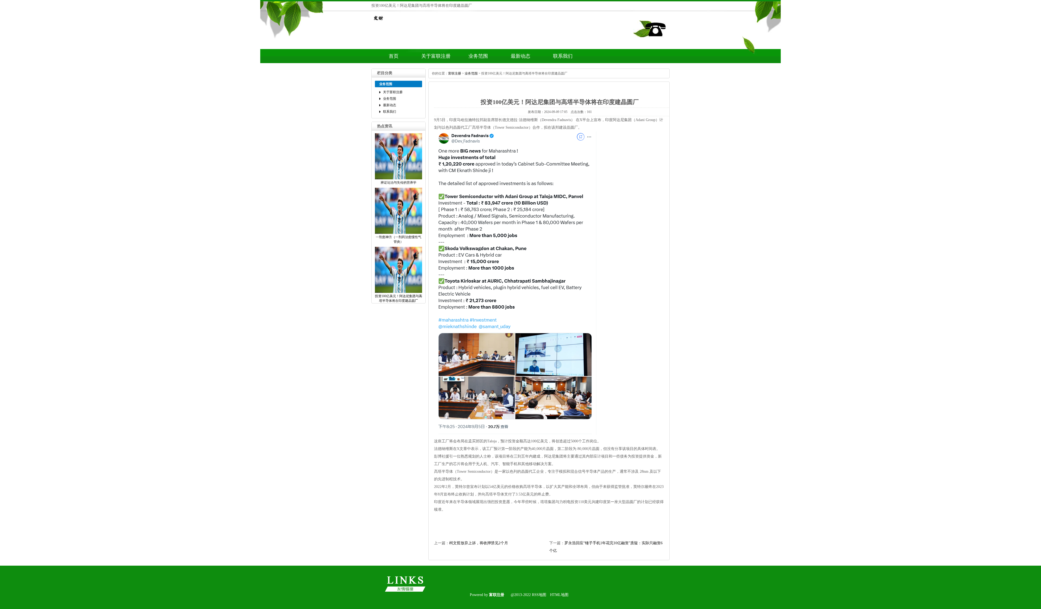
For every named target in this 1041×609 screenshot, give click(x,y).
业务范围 (478, 56)
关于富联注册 (436, 56)
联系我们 (563, 56)
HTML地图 (559, 595)
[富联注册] (378, 23)
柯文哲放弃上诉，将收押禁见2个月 (478, 543)
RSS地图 (539, 595)
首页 (394, 56)
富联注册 (454, 73)
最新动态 (520, 56)
